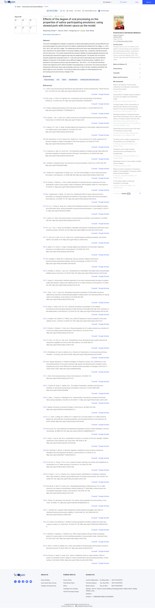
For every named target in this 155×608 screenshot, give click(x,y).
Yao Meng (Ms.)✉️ (105, 580)
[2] (44, 98)
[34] (44, 450)
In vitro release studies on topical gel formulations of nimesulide (123, 182)
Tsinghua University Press (48, 586)
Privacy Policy (67, 580)
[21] (44, 307)
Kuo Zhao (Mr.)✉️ (105, 583)
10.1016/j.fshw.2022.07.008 (124, 41)
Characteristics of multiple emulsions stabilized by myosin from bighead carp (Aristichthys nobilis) (126, 97)
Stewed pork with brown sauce (90, 79)
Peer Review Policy (69, 583)
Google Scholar (104, 94)
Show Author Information (51, 34)
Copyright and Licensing (70, 588)
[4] (44, 117)
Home (18, 6)
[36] (44, 474)
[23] (44, 328)
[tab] (127, 64)
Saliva (64, 79)
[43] (44, 555)
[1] (44, 89)
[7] (44, 151)
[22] (44, 318)
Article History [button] (117, 68)
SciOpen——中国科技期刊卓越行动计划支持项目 (99, 596)
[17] (44, 259)
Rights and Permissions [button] (120, 77)
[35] (44, 462)
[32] (44, 429)
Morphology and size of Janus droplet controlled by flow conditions (127, 162)
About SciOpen (45, 580)
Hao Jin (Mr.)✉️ (104, 586)
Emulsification (73, 79)
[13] (44, 218)
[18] (44, 271)
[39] (44, 510)
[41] (44, 534)
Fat (58, 79)
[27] (44, 376)
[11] (44, 194)
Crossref (94, 94)
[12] (44, 206)
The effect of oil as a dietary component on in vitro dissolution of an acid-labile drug (126, 140)
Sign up (148, 2)
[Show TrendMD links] (140, 193)
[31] (44, 417)
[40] (44, 522)
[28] (44, 385)
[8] (44, 163)
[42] (44, 546)
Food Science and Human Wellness (32, 6)
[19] (44, 280)
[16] (44, 247)
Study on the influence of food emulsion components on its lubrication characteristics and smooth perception (126, 87)
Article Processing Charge (71, 591)
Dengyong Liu (74, 31)
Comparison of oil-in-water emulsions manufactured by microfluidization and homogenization (124, 151)
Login (136, 2)
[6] (44, 139)
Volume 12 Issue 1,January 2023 (118, 36)
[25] (44, 352)
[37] (44, 486)
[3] (44, 108)
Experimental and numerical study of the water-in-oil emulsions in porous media (126, 129)
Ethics (65, 586)
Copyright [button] (116, 73)
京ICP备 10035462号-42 (67, 606)
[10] (44, 182)
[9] (44, 173)
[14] (44, 228)
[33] (44, 438)
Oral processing (49, 79)
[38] (44, 500)
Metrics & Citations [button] (119, 64)
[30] (44, 407)
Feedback (89, 593)
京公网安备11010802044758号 (84, 606)
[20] (44, 292)
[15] (44, 237)
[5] (44, 127)
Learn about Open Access (48, 583)
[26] (44, 362)
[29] (44, 397)
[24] (44, 340)
